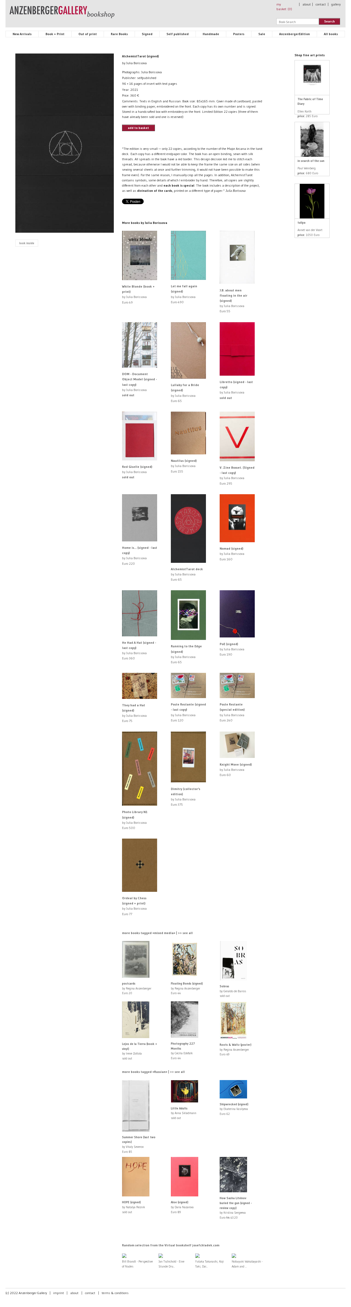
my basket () (284, 6)
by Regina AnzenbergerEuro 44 (187, 988)
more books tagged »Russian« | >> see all (153, 1072)
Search (329, 21)
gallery (336, 4)
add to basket (138, 128)
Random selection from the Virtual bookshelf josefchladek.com (170, 1245)
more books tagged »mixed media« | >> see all (157, 933)
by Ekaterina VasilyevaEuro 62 (234, 1109)
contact (321, 4)
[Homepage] (62, 14)
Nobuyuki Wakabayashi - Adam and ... (247, 1264)
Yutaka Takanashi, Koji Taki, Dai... (209, 1264)
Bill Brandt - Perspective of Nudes (137, 1264)
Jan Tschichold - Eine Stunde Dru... (171, 1264)
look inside (26, 243)
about (306, 4)
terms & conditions (115, 1293)
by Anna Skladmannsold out (183, 1113)
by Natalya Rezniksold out (133, 1207)
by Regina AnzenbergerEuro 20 (136, 988)
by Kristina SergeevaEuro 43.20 (236, 1207)
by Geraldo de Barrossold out (233, 991)
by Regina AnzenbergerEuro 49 (235, 1049)
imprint (58, 1293)
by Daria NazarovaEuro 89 (182, 1207)
